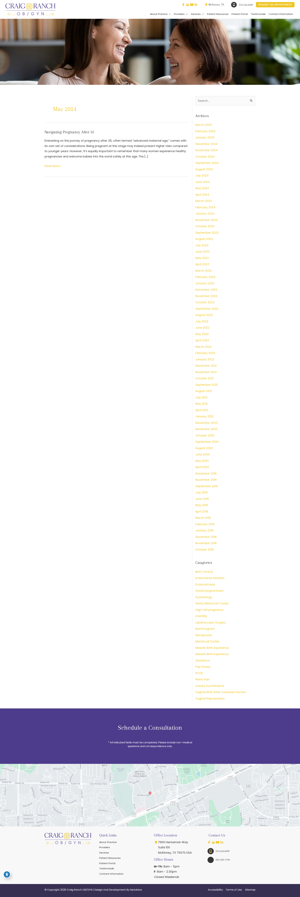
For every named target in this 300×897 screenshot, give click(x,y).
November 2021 (206, 372)
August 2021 (203, 391)
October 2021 (204, 378)
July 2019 (201, 492)
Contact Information (111, 873)
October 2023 (205, 226)
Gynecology (203, 597)
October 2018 (204, 549)
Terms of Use (233, 890)
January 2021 (204, 416)
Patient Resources (110, 858)
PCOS (199, 673)
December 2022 (206, 290)
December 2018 (206, 537)
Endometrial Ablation (209, 578)
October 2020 (205, 435)
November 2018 (206, 543)
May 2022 (202, 334)
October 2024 (205, 157)
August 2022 (204, 315)
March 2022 (203, 347)
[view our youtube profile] (192, 5)
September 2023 (207, 233)
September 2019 (206, 486)
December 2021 (206, 366)
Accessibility (215, 890)
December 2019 (206, 473)
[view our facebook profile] (183, 5)
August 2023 (204, 239)
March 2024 (203, 201)
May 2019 (201, 505)
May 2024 (202, 188)
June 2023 (202, 252)
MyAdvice (136, 890)
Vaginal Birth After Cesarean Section (220, 692)
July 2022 (201, 321)
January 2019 (204, 530)
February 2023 (205, 277)
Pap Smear (203, 667)
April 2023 (202, 264)
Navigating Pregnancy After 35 (69, 132)
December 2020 (206, 423)
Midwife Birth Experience (212, 648)
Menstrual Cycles (207, 641)
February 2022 (205, 353)
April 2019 (201, 511)
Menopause (203, 635)
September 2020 (207, 442)
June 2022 (202, 328)
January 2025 (205, 137)
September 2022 (207, 309)
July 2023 (201, 245)
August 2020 (204, 448)
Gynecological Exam (209, 591)
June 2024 (202, 182)
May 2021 (201, 404)
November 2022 (206, 296)
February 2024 (205, 207)
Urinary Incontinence (209, 686)
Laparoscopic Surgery (210, 622)
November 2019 (206, 480)
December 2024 (206, 144)
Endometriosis (205, 584)
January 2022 (204, 359)
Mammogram (205, 629)
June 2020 (202, 454)
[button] (275, 5)
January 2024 (205, 213)
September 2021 (206, 385)
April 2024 (202, 195)
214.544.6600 (246, 4)
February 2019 (204, 524)
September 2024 (207, 163)
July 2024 (202, 175)
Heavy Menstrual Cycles (212, 603)
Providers (104, 847)
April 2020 (202, 467)
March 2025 (203, 125)
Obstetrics (202, 660)
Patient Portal (107, 863)
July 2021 (201, 397)
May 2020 (202, 461)
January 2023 (204, 283)
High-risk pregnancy (209, 610)
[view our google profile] (187, 5)
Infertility (201, 616)
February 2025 (205, 131)
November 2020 (206, 429)
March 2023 (203, 271)
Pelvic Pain (202, 679)
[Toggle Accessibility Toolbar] (7, 874)
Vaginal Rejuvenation (210, 698)
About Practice (108, 842)
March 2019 (203, 518)
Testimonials (106, 868)
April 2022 (202, 340)
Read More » (53, 166)
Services (104, 852)
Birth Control (204, 572)
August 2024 (204, 169)
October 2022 (205, 302)
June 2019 (202, 499)
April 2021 (201, 410)
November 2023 (206, 220)
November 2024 (206, 150)
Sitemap (250, 890)
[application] (169, 14)
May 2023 (202, 258)
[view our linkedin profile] (196, 5)
